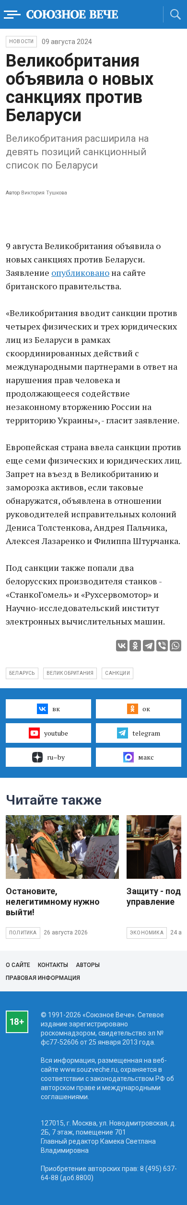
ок (146, 708)
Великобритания (70, 673)
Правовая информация (43, 978)
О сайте (18, 965)
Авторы (88, 965)
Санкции (117, 673)
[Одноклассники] (135, 645)
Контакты (53, 965)
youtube (56, 733)
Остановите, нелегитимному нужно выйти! (53, 901)
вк (56, 708)
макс (146, 757)
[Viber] (162, 645)
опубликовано (80, 272)
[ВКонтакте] (122, 645)
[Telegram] (148, 645)
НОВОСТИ (21, 41)
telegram (146, 733)
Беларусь (22, 673)
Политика (23, 932)
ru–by (56, 757)
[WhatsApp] (175, 645)
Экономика (147, 932)
